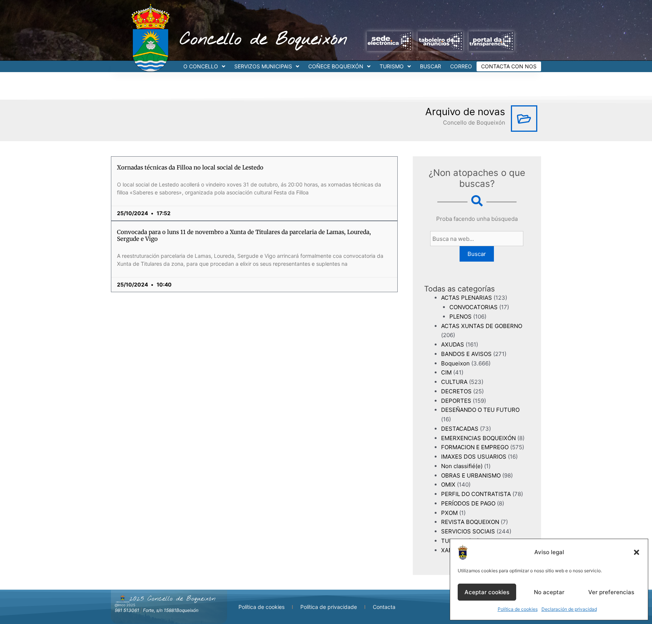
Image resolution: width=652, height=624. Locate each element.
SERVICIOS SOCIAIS (468, 531)
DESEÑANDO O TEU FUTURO (480, 409)
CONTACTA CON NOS (509, 66)
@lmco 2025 (125, 605)
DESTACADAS (459, 428)
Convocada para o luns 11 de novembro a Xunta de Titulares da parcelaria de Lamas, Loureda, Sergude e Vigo (244, 235)
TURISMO (392, 66)
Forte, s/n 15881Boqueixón (170, 610)
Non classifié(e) (462, 466)
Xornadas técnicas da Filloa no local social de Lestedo (190, 167)
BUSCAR (430, 66)
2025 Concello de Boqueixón (172, 598)
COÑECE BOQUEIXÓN (335, 66)
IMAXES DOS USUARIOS (473, 456)
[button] (636, 552)
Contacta (384, 607)
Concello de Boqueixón (263, 39)
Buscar (476, 253)
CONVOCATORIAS (473, 307)
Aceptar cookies (486, 592)
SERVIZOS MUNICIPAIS (263, 66)
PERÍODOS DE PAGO (468, 503)
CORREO (461, 66)
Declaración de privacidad (569, 609)
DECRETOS (456, 391)
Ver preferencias (611, 592)
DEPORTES (456, 400)
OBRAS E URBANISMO (471, 475)
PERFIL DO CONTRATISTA (476, 494)
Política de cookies (518, 609)
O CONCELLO (200, 66)
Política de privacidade (328, 607)
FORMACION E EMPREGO (475, 447)
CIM (446, 372)
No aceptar (549, 592)
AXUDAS (452, 344)
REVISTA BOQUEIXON (470, 521)
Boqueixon (455, 363)
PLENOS (460, 316)
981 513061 (127, 610)
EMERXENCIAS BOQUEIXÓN (478, 438)
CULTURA (454, 381)
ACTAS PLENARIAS (466, 297)
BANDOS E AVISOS (466, 353)
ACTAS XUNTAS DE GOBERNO (481, 326)
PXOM (449, 512)
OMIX (448, 484)
